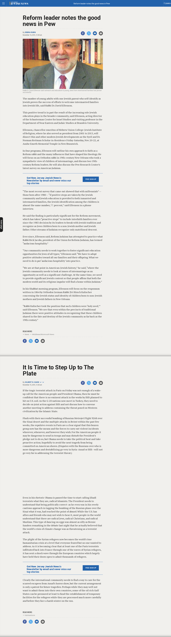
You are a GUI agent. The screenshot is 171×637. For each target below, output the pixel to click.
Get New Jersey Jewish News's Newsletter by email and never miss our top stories (49, 181)
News (27, 334)
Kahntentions (30, 615)
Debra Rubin (30, 32)
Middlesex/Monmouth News (43, 334)
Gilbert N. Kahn (32, 382)
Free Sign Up (90, 179)
